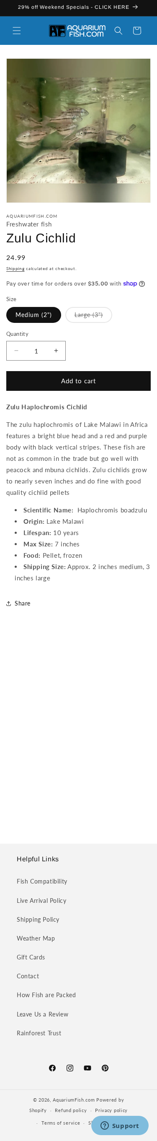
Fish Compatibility (42, 881)
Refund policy (71, 1110)
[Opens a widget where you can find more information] (120, 1126)
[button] (17, 30)
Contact (28, 976)
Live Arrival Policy (41, 900)
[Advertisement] (78, 734)
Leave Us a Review (42, 1014)
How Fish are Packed (46, 994)
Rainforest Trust (39, 1033)
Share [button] (23, 603)
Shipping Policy (38, 919)
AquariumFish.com (74, 1099)
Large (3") (93, 317)
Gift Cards (31, 957)
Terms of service (60, 1122)
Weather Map (36, 938)
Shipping (15, 268)
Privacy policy (111, 1110)
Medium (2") (33, 314)
